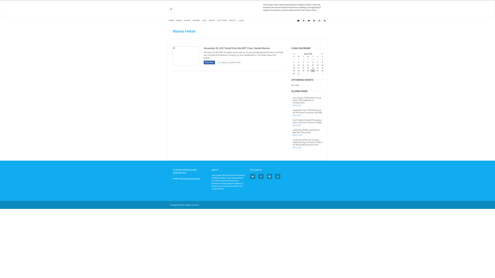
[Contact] (298, 20)
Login (241, 20)
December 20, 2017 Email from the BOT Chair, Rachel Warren (237, 48)
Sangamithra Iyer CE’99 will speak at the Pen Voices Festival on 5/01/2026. (307, 111)
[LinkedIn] (314, 20)
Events (232, 20)
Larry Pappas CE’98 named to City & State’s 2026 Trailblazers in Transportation (307, 100)
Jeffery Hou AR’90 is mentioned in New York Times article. (306, 131)
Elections (222, 20)
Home (171, 20)
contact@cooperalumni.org (189, 178)
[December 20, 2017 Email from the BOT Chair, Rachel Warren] (186, 56)
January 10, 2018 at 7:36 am (231, 62)
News (178, 20)
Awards (196, 20)
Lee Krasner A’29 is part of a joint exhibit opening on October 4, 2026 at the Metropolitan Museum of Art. (308, 142)
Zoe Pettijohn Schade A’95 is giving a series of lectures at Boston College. (307, 121)
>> (322, 53)
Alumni (187, 20)
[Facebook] (303, 20)
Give (204, 20)
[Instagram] (319, 20)
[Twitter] (308, 20)
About (212, 20)
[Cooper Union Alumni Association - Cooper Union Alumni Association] (171, 9)
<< (294, 53)
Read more (209, 62)
